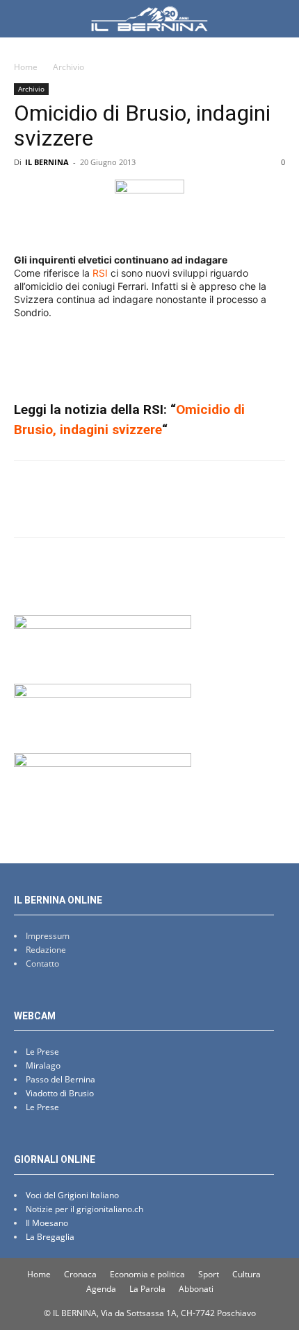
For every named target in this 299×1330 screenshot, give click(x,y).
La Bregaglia (50, 1237)
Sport (208, 1274)
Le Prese (42, 1051)
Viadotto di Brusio (60, 1093)
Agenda (101, 1289)
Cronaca (80, 1274)
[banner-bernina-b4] (102, 625)
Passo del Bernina (60, 1079)
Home (26, 67)
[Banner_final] (102, 693)
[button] (23, 18)
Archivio (68, 67)
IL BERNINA (47, 162)
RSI (100, 273)
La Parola (147, 1289)
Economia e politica (147, 1274)
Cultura (246, 1274)
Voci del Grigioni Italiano (72, 1195)
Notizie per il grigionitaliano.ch (84, 1209)
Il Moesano (47, 1223)
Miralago (43, 1065)
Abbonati (196, 1289)
